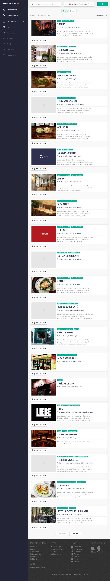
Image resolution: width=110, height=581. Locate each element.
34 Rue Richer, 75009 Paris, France (70, 259)
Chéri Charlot (65, 332)
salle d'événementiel (68, 20)
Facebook (77, 552)
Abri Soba (62, 127)
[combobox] (48, 4)
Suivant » (76, 534)
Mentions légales (56, 547)
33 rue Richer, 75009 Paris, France (70, 336)
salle (59, 20)
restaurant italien (71, 482)
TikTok (76, 556)
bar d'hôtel (73, 46)
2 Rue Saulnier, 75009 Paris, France (70, 156)
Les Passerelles (65, 49)
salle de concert (72, 431)
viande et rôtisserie (71, 201)
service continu (82, 482)
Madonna (63, 485)
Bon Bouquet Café (67, 306)
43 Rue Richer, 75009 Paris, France (70, 233)
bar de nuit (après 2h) (73, 405)
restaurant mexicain (71, 355)
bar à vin (76, 329)
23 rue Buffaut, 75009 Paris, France (70, 514)
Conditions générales (58, 549)
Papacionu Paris (66, 75)
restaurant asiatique (71, 123)
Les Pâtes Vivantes (67, 459)
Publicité (33, 559)
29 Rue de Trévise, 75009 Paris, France (71, 310)
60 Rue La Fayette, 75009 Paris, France (71, 104)
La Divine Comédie (67, 152)
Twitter (76, 554)
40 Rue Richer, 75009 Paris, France (70, 182)
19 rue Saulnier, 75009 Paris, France (70, 53)
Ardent (61, 178)
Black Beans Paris (67, 358)
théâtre (60, 252)
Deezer (76, 561)
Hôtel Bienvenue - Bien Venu (73, 511)
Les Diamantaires (67, 101)
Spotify (76, 559)
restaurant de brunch (72, 303)
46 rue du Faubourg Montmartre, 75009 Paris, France (76, 412)
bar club (64, 405)
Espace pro (34, 547)
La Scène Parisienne (68, 255)
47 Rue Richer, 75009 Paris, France (70, 208)
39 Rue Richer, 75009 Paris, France (70, 284)
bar (67, 46)
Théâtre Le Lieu (65, 383)
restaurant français (77, 175)
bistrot (68, 175)
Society (61, 24)
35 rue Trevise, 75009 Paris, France (70, 361)
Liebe (60, 408)
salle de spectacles (67, 149)
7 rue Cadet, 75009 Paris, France (69, 79)
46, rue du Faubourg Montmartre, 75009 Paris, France (76, 463)
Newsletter (77, 547)
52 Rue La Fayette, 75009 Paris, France (71, 489)
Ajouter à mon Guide (39, 40)
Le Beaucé (62, 230)
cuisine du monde (70, 98)
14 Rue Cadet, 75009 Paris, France (70, 27)
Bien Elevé (63, 204)
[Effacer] (91, 4)
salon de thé (69, 329)
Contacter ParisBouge (38, 567)
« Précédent (62, 534)
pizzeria (68, 72)
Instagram (77, 549)
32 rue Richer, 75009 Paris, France (70, 438)
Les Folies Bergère (67, 434)
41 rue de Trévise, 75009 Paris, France (71, 387)
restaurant (61, 46)
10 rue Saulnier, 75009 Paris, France (70, 130)
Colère (61, 281)
